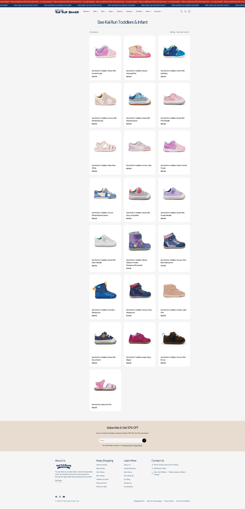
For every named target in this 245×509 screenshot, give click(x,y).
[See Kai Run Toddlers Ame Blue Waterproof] (105, 290)
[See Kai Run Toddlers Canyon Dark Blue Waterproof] (174, 240)
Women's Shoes (101, 465)
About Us (127, 465)
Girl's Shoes (100, 472)
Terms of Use (127, 445)
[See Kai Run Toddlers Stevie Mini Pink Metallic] (174, 99)
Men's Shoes (100, 468)
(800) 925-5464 (160, 468)
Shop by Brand (101, 483)
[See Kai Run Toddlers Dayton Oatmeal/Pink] (140, 51)
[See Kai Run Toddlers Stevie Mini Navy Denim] (105, 338)
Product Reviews (130, 468)
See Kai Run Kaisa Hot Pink (101, 404)
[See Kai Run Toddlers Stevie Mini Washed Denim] (140, 99)
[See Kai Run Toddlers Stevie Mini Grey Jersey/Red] (140, 193)
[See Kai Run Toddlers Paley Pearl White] (105, 146)
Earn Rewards (129, 476)
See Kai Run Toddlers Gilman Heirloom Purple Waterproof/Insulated (136, 263)
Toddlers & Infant (102, 479)
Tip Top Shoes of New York (70, 501)
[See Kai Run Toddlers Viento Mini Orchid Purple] (105, 51)
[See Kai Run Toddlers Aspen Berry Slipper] (140, 338)
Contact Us (128, 483)
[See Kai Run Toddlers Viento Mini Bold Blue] (174, 51)
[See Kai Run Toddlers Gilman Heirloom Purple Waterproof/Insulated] (140, 240)
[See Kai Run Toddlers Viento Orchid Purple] (174, 146)
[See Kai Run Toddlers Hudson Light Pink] (174, 290)
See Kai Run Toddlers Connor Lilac (138, 165)
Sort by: (172, 32)
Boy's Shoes (100, 476)
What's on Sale (101, 487)
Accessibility (128, 487)
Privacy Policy (169, 501)
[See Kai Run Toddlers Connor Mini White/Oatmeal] (105, 99)
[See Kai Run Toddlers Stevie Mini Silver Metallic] (105, 240)
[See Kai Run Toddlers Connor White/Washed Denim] (105, 193)
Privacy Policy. (137, 445)
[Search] (181, 11)
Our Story (58, 480)
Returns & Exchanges (154, 501)
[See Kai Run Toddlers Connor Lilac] (140, 146)
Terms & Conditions (183, 501)
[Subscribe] (144, 441)
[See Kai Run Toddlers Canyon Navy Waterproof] (140, 290)
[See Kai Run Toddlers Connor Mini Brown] (174, 338)
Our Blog (127, 479)
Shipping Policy (139, 501)
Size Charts (128, 472)
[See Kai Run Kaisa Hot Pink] (105, 385)
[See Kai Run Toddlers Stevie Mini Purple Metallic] (174, 193)
